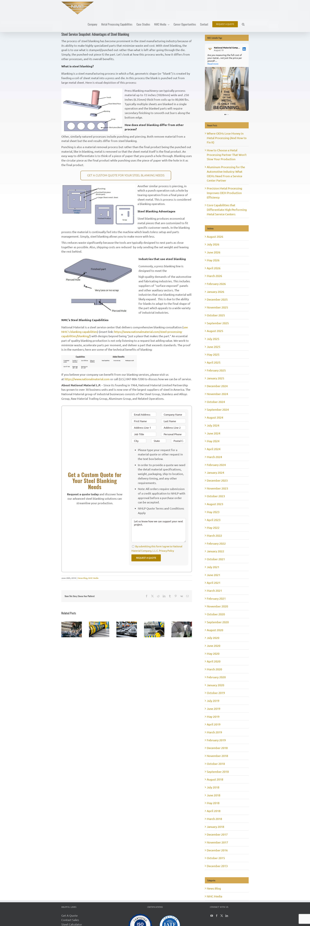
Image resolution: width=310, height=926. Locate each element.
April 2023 (213, 519)
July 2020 (213, 637)
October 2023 (216, 496)
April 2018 (213, 810)
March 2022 (214, 535)
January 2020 (215, 685)
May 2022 (213, 527)
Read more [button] (212, 63)
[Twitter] (221, 915)
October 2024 (216, 401)
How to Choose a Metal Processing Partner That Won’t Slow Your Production (227, 154)
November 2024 (217, 393)
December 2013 (217, 866)
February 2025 (216, 370)
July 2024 (213, 425)
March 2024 (214, 456)
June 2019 (213, 708)
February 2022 (216, 543)
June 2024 (213, 433)
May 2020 (213, 653)
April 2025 (213, 362)
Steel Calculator (71, 924)
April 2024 (213, 449)
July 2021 (213, 567)
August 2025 (215, 331)
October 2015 (216, 858)
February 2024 (216, 464)
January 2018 (215, 826)
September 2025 (218, 323)
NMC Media (93, 578)
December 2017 (217, 834)
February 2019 (216, 740)
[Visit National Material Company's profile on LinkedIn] (210, 49)
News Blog (82, 578)
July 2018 (213, 787)
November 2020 (217, 606)
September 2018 (218, 771)
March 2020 (214, 669)
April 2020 (213, 661)
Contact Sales (70, 919)
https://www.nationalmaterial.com (87, 379)
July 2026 (213, 244)
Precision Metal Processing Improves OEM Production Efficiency (224, 193)
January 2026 (215, 291)
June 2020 (213, 645)
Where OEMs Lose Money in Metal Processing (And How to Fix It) (227, 138)
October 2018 (216, 763)
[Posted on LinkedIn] (244, 49)
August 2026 (215, 236)
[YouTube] (211, 915)
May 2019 (213, 716)
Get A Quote (69, 915)
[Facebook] (216, 915)
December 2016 (217, 850)
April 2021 (213, 582)
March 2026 (214, 275)
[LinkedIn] (226, 915)
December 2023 (217, 480)
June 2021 (213, 575)
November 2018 (217, 755)
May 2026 (213, 260)
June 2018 (213, 795)
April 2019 (213, 724)
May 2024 (213, 441)
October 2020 (216, 614)
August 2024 (215, 417)
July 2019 (213, 700)
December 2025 (217, 299)
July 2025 (213, 338)
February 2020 (216, 677)
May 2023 (213, 512)
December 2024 (217, 386)
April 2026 (213, 268)
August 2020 (215, 630)
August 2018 (215, 779)
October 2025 (216, 315)
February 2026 (216, 283)
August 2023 (215, 504)
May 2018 (213, 803)
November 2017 (217, 842)
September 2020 (218, 622)
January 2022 (215, 551)
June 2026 (213, 252)
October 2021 (216, 559)
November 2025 (217, 307)
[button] (243, 24)
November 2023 (217, 488)
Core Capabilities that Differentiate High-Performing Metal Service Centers (227, 209)
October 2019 (216, 692)
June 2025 (213, 346)
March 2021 (214, 590)
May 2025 (213, 354)
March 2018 (214, 818)
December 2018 (217, 747)
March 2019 (214, 732)
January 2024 (215, 472)
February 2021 (216, 598)
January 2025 (215, 378)
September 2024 (218, 409)
